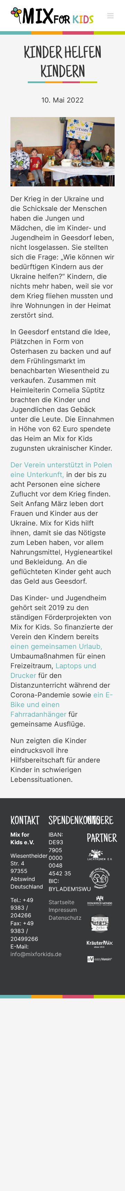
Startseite (61, 909)
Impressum (62, 917)
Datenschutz (62, 924)
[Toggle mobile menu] (111, 28)
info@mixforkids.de (35, 961)
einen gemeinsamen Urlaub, (56, 654)
